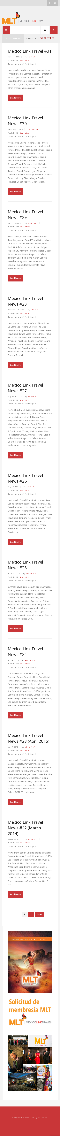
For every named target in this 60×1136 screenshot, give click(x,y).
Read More (15, 97)
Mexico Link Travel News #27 (25, 387)
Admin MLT (31, 57)
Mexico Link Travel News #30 (25, 120)
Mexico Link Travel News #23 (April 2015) (28, 738)
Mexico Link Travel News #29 (25, 214)
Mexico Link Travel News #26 (25, 478)
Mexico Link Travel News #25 (25, 564)
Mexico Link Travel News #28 (25, 301)
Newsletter (25, 60)
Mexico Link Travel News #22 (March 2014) (25, 827)
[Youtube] (55, 3)
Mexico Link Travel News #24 (25, 651)
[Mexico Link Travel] (28, 17)
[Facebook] (49, 3)
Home (30, 38)
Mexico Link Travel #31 (30, 51)
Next (39, 914)
